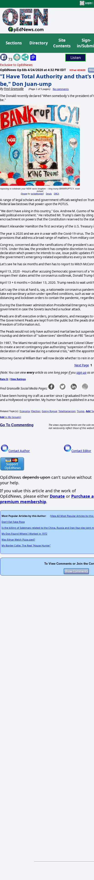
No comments (61, 89)
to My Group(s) (10, 417)
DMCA (56, 193)
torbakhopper (37, 193)
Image (24, 193)
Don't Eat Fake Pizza (13, 521)
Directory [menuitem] (38, 43)
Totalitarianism (67, 411)
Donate (57, 496)
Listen (75, 57)
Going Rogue (49, 411)
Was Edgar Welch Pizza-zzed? (18, 539)
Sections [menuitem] (14, 43)
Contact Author (19, 451)
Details (49, 193)
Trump (80, 411)
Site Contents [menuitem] (61, 43)
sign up (81, 372)
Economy (25, 411)
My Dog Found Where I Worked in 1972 (24, 533)
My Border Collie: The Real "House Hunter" (26, 545)
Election (35, 411)
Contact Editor (81, 451)
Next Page (81, 365)
